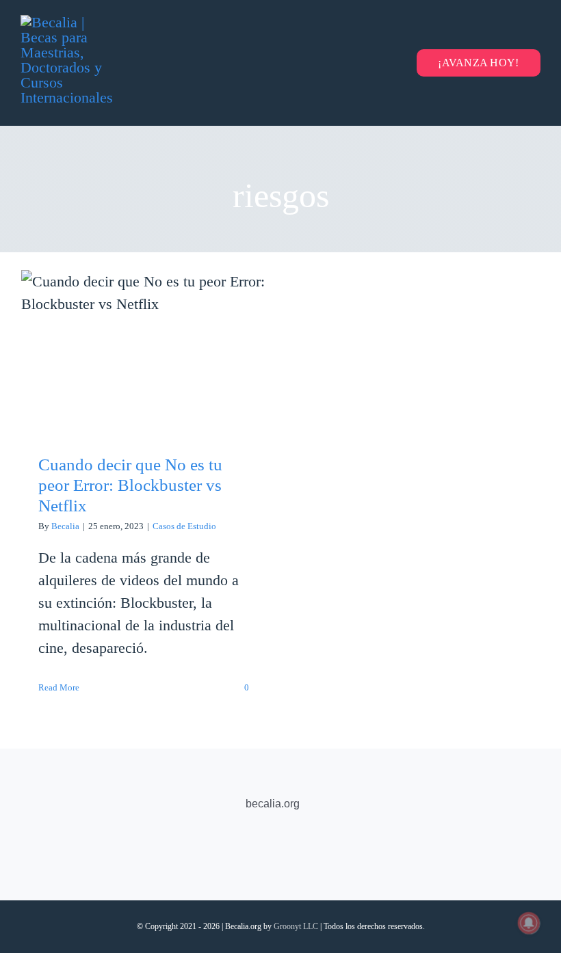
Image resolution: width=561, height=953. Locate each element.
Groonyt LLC (296, 926)
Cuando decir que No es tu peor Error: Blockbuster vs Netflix (144, 324)
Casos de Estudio (184, 526)
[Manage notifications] (529, 923)
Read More (58, 687)
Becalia (65, 526)
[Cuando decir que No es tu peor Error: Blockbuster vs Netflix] (143, 351)
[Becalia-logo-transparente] (72, 22)
